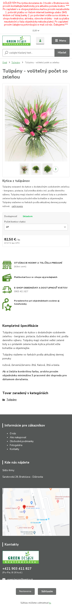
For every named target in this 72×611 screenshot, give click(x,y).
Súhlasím (47, 591)
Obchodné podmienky (22, 441)
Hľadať (62, 52)
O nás (13, 433)
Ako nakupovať (18, 437)
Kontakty (14, 449)
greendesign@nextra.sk (20, 579)
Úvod (4, 62)
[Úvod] (16, 41)
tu (50, 602)
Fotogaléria (16, 445)
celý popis (17, 206)
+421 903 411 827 (17, 568)
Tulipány (15, 62)
